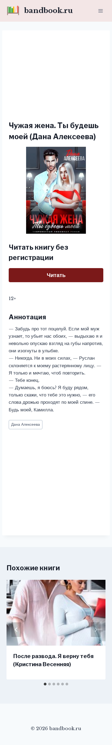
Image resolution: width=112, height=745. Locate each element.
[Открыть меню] (100, 10)
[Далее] (96, 629)
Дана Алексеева (25, 424)
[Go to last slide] (16, 629)
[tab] (45, 684)
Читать (56, 275)
